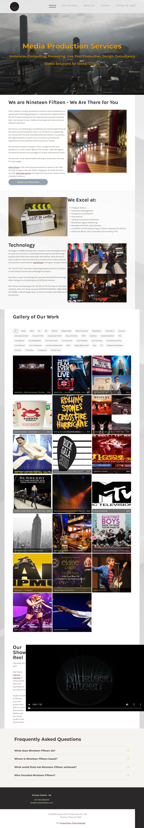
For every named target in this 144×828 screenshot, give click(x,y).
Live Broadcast (35, 341)
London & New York (54, 345)
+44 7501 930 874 (41, 800)
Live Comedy (82, 341)
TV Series (29, 350)
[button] (32, 375)
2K (39, 331)
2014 (32, 331)
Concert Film (38, 336)
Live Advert (19, 341)
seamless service (23, 173)
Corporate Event (54, 336)
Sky (94, 345)
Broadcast (96, 331)
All (16, 331)
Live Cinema (67, 341)
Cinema (121, 331)
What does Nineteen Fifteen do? (34, 750)
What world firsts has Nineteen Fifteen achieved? (45, 767)
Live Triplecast (35, 345)
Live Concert (97, 341)
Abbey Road (66, 331)
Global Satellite (107, 336)
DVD (83, 336)
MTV (68, 345)
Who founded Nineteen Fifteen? (34, 775)
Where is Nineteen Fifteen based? (35, 758)
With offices (13, 167)
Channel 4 (109, 331)
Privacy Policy (65, 823)
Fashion (93, 336)
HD (120, 336)
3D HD (54, 331)
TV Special (42, 350)
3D (46, 331)
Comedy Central (21, 336)
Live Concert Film (114, 341)
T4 (101, 345)
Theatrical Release (114, 345)
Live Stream (20, 345)
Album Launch (82, 331)
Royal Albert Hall (81, 345)
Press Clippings (78, 823)
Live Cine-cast (51, 341)
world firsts (38, 262)
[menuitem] (52, 5)
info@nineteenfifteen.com (41, 803)
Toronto (18, 350)
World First (55, 350)
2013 (23, 331)
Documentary (71, 336)
